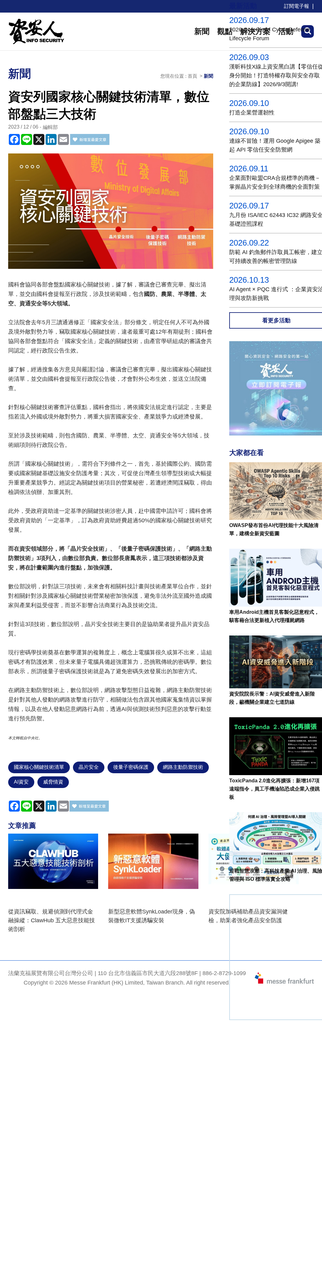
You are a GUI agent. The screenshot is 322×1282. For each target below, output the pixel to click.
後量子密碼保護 (130, 767)
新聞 (201, 31)
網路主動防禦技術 (183, 767)
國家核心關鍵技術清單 (39, 767)
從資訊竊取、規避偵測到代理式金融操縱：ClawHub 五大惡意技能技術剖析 (51, 920)
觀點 (224, 31)
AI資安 (21, 782)
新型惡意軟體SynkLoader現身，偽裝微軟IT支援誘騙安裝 (151, 916)
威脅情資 (53, 782)
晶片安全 (89, 767)
